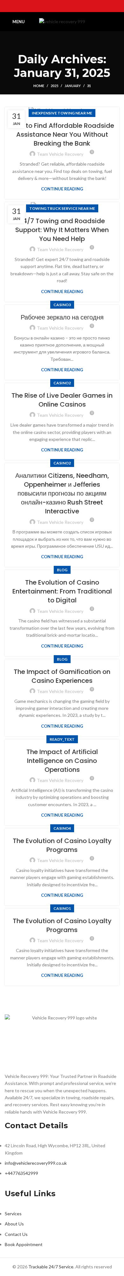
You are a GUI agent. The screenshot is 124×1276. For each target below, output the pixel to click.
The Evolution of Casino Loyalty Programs (62, 845)
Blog (62, 569)
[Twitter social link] (54, 6)
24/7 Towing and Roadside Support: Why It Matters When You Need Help (62, 229)
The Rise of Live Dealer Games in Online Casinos (62, 400)
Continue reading (62, 189)
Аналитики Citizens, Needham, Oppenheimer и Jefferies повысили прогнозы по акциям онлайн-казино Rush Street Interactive (62, 493)
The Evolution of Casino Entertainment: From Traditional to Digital (62, 591)
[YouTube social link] (70, 6)
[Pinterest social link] (78, 6)
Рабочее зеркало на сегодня (62, 317)
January (73, 86)
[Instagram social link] (62, 6)
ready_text (62, 739)
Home (38, 86)
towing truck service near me (62, 208)
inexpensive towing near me (62, 113)
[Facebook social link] (45, 6)
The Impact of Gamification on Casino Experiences (62, 676)
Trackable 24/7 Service (50, 1266)
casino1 (62, 908)
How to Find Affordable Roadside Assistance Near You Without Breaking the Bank (62, 134)
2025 (54, 86)
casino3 (62, 304)
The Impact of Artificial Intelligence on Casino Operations (62, 760)
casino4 (62, 828)
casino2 (62, 383)
